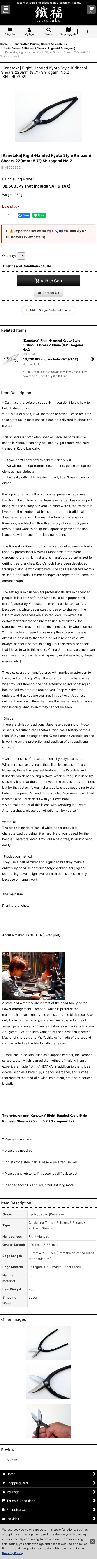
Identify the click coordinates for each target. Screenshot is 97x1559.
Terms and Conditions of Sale (28, 266)
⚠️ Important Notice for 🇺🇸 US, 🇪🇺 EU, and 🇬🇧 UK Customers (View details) (46, 233)
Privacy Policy (12, 1553)
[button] (5, 9)
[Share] (8, 215)
